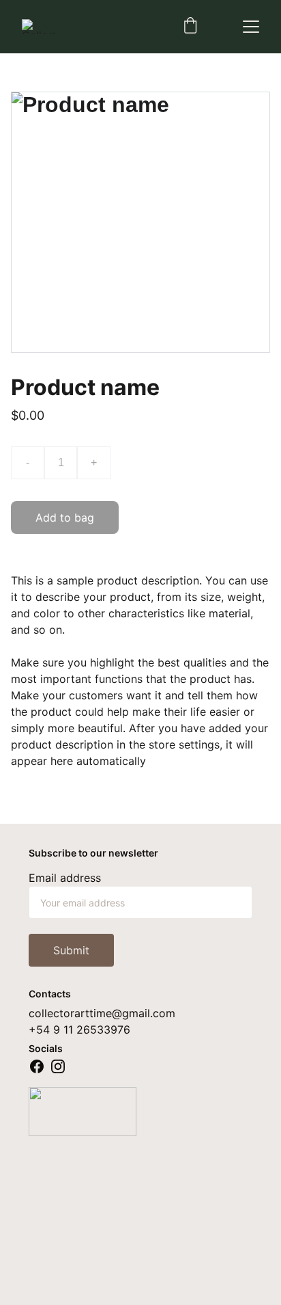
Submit (71, 950)
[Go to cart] (190, 26)
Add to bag (64, 517)
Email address (65, 878)
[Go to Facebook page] (37, 1066)
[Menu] (251, 27)
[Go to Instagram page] (58, 1066)
